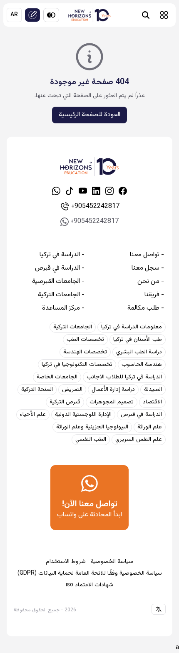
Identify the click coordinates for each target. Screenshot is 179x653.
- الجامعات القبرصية (58, 282)
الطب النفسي (90, 439)
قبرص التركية (65, 402)
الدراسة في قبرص (141, 414)
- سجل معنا (148, 268)
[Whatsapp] (56, 190)
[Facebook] (122, 190)
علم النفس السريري (138, 439)
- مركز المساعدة (63, 308)
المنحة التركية (37, 389)
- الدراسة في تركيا (62, 255)
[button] (164, 15)
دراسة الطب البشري (139, 352)
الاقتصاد (152, 402)
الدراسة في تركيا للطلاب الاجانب (124, 377)
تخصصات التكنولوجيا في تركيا (77, 364)
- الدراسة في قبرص (60, 268)
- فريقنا (154, 295)
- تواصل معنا (147, 255)
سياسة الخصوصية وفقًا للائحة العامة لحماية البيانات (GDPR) (89, 573)
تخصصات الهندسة (85, 352)
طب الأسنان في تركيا (137, 339)
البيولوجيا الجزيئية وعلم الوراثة (92, 427)
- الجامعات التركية (61, 295)
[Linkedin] (96, 190)
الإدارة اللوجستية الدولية (83, 414)
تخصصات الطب (85, 339)
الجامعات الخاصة (57, 377)
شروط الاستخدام (66, 561)
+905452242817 (95, 206)
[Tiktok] (69, 190)
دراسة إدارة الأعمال (113, 389)
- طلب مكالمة (145, 308)
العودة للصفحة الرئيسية (89, 115)
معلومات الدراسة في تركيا (131, 327)
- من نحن (150, 282)
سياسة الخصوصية (112, 561)
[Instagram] (109, 190)
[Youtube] (82, 190)
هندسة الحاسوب (142, 364)
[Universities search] (145, 15)
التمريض (72, 389)
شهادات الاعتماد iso (89, 585)
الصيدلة (153, 389)
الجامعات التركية (72, 327)
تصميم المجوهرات (112, 402)
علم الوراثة (149, 427)
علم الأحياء (33, 414)
